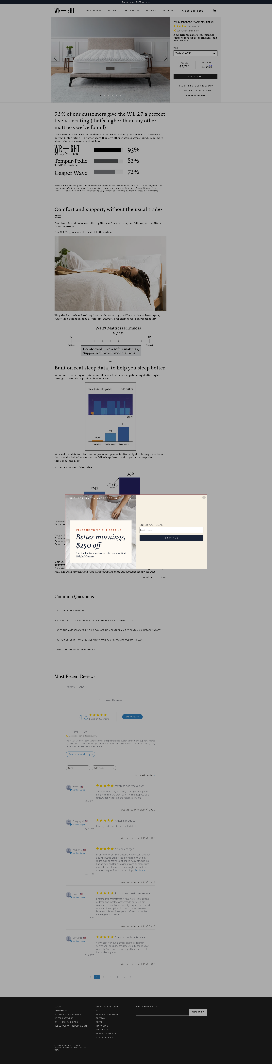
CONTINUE (171, 538)
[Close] (204, 497)
